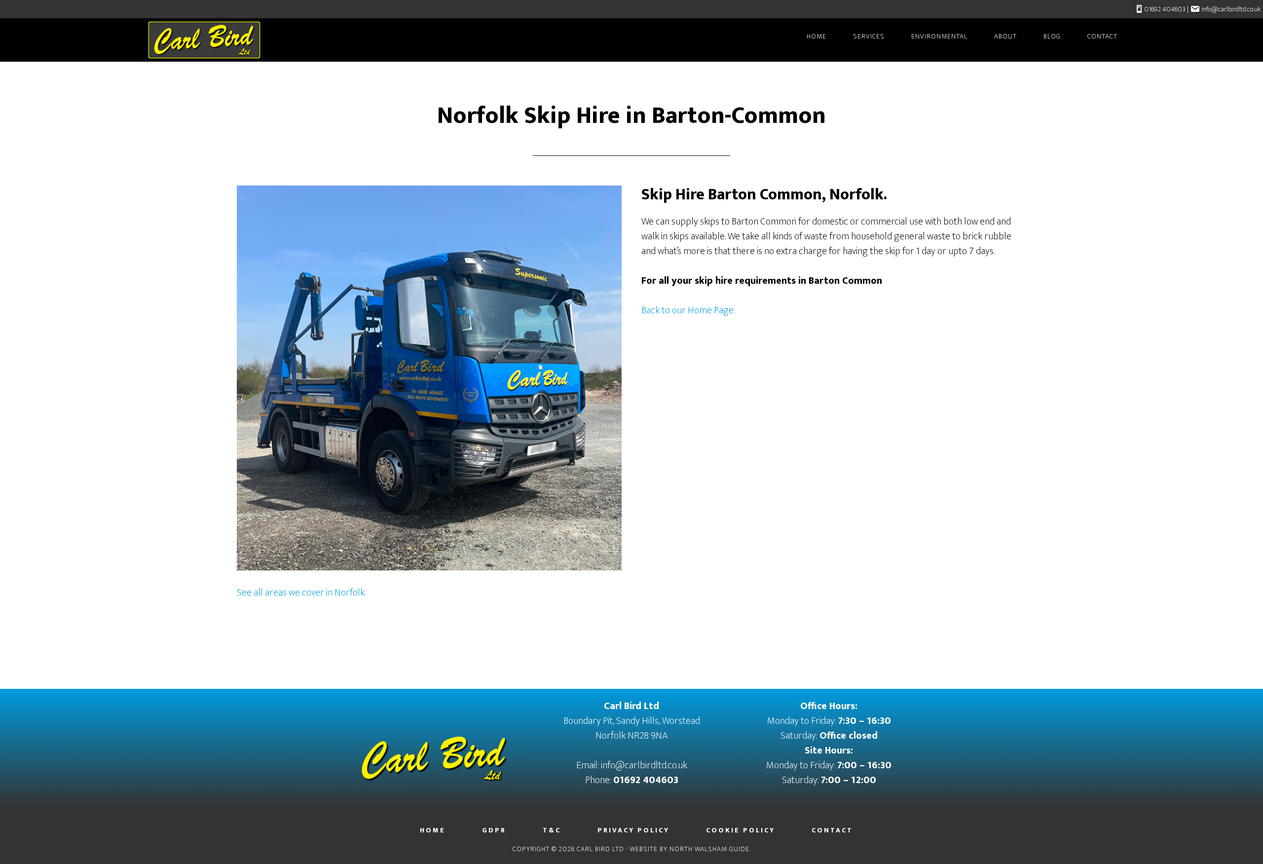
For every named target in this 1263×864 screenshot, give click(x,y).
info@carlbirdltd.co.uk (1231, 9)
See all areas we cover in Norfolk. (301, 592)
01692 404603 (1165, 9)
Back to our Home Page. (688, 310)
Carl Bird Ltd (227, 40)
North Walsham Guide (709, 849)
